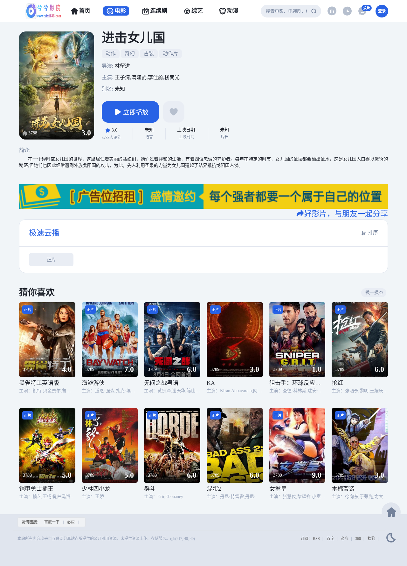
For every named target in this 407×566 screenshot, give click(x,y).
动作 (111, 53)
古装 (149, 53)
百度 (330, 538)
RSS (316, 538)
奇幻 (130, 53)
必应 (71, 522)
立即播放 (135, 112)
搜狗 (371, 538)
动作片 (170, 53)
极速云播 (44, 233)
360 (358, 538)
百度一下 (51, 522)
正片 (51, 259)
